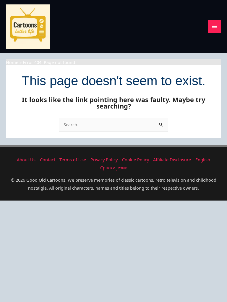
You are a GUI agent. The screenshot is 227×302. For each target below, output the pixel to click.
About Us (26, 160)
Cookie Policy (135, 160)
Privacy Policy (104, 160)
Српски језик (113, 167)
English (202, 160)
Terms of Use (72, 160)
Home (12, 62)
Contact (47, 160)
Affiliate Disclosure (172, 160)
